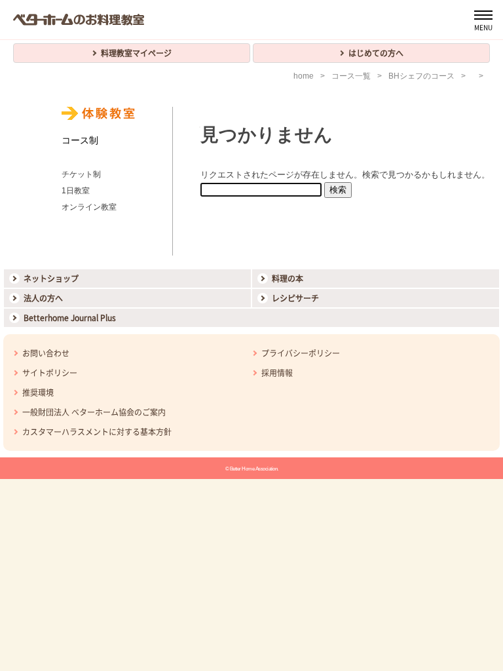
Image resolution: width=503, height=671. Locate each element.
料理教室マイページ (136, 53)
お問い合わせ (45, 353)
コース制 (80, 140)
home (303, 76)
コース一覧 (351, 76)
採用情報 (277, 373)
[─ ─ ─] (483, 19)
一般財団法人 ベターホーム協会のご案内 (94, 412)
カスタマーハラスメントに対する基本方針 (97, 432)
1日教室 (76, 190)
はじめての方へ (375, 53)
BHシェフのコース (421, 76)
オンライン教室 (89, 207)
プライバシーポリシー (300, 353)
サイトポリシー (49, 373)
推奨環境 (38, 392)
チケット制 (81, 174)
